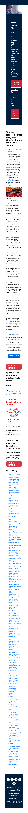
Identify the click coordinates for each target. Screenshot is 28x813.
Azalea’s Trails (13, 489)
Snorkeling (12, 670)
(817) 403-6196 (15, 113)
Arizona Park (13, 482)
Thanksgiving (13, 733)
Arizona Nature (14, 480)
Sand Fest (12, 655)
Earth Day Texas (14, 542)
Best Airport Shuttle (14, 492)
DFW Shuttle (13, 536)
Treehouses (13, 749)
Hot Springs (13, 581)
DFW (11, 529)
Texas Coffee (13, 717)
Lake (11, 602)
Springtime (12, 685)
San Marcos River (14, 654)
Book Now (14, 356)
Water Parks (13, 758)
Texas (11, 391)
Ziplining (12, 767)
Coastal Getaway (14, 514)
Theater (12, 743)
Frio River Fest (13, 553)
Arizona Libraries (14, 479)
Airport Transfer (14, 477)
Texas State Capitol (15, 724)
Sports (12, 681)
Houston (19, 393)
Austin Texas (13, 487)
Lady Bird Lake (13, 600)
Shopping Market (14, 664)
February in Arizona (15, 545)
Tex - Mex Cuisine (14, 699)
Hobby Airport (13, 573)
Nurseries (12, 633)
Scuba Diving (13, 659)
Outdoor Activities (14, 634)
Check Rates (11, 367)
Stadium (12, 686)
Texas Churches (14, 715)
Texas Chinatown (14, 714)
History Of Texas (14, 571)
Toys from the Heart (15, 746)
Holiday (12, 574)
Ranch (11, 646)
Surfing (12, 694)
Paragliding (13, 638)
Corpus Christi (13, 516)
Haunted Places (14, 568)
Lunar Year (12, 607)
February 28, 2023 (16, 149)
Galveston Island (14, 555)
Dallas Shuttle (13, 526)
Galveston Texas (14, 557)
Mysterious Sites (14, 621)
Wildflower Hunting (14, 759)
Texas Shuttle (11, 151)
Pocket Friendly (14, 641)
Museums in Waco (14, 618)
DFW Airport (13, 531)
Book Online (16, 84)
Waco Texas (13, 754)
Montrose (12, 613)
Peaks (11, 639)
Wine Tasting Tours (14, 764)
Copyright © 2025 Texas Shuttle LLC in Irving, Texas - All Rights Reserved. (14, 789)
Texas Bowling (13, 712)
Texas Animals (13, 702)
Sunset (11, 693)
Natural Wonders (14, 628)
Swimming (12, 696)
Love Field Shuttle (15, 605)
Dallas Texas (14, 527)
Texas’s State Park (15, 732)
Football (12, 548)
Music (11, 620)
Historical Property (14, 570)
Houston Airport (14, 584)
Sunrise (12, 691)
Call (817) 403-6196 (14, 798)
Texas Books (13, 711)
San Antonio (13, 652)
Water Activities (13, 756)
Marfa (11, 608)
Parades (12, 636)
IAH (11, 592)
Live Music (13, 604)
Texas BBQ (12, 704)
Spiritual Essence (14, 678)
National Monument (15, 623)
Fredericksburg (14, 552)
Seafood (12, 660)
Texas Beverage (14, 706)
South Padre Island (14, 672)
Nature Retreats (14, 630)
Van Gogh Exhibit (14, 753)
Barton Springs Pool (15, 490)
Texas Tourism (9, 395)
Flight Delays (13, 547)
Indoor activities (14, 595)
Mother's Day (13, 615)
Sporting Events (14, 680)
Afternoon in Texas (14, 474)
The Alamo (12, 735)
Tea (11, 698)
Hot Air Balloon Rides (15, 579)
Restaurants (13, 393)
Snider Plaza (13, 668)
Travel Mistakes (14, 748)
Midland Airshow (14, 612)
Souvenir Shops (14, 673)
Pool (11, 642)
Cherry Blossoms (14, 513)
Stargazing (12, 688)
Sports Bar (12, 683)
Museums (12, 617)
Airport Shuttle (13, 390)
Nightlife (12, 631)
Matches (12, 610)
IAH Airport (12, 594)
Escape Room (13, 544)
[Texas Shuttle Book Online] (14, 13)
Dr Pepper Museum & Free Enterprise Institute (15, 539)
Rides (11, 649)
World (12, 766)
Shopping (12, 662)
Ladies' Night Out (14, 599)
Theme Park (13, 745)
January (12, 597)
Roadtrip (12, 651)
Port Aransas (13, 644)
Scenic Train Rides (14, 657)
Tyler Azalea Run (14, 751)
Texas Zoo (12, 730)
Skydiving (12, 667)
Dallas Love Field (14, 521)
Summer (12, 690)
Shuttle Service (14, 665)
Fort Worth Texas (14, 550)
